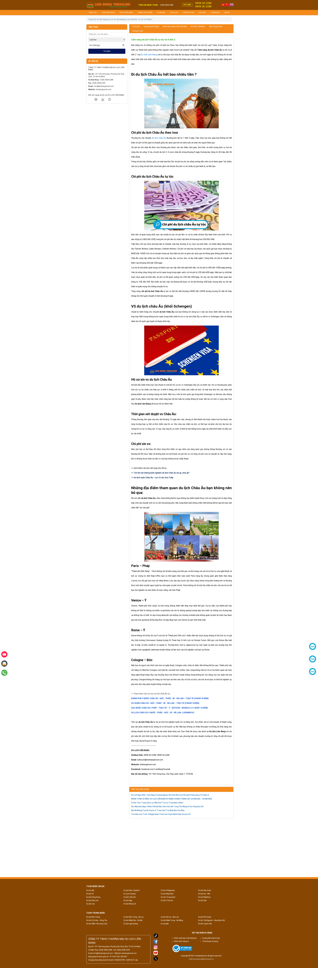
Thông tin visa (188, 12)
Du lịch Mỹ (90, 890)
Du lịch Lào (90, 904)
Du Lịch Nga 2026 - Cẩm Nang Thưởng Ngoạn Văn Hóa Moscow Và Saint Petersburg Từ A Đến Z (170, 795)
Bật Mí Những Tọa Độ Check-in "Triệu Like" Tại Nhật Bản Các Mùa (157, 810)
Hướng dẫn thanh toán (211, 938)
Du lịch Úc (90, 894)
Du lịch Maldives (204, 897)
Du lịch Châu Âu (130, 897)
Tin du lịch (174, 12)
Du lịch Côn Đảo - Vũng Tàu (96, 920)
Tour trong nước (126, 12)
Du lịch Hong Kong (93, 897)
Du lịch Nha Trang (93, 917)
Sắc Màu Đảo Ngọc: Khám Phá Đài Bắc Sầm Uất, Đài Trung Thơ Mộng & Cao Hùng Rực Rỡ (167, 807)
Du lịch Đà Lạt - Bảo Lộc (170, 917)
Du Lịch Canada (130, 894)
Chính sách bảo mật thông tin (185, 938)
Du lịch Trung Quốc (168, 897)
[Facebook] (96, 99)
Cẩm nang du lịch (106, 19)
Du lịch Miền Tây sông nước (96, 924)
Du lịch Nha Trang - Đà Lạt (133, 917)
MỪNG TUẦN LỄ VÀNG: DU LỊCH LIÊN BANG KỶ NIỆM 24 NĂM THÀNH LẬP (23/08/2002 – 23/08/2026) (171, 799)
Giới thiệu (202, 12)
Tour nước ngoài (108, 12)
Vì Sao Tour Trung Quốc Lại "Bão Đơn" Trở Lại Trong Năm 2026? (157, 803)
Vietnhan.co (209, 959)
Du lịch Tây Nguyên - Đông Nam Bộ (211, 920)
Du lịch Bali (202, 900)
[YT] (109, 99)
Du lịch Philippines (168, 890)
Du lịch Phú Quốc (204, 917)
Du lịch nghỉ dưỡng (131, 924)
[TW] (102, 100)
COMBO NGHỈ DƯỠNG (145, 12)
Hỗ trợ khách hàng (202, 933)
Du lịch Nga (128, 900)
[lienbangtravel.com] (108, 5)
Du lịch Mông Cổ (130, 904)
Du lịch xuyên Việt (205, 924)
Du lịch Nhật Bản (167, 894)
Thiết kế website (195, 959)
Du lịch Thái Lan (167, 900)
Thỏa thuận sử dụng (210, 941)
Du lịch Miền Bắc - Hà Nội (133, 920)
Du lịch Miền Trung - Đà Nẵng (172, 920)
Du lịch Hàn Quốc (204, 890)
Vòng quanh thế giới (151, 26)
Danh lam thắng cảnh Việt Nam (175, 26)
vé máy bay (161, 12)
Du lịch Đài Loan (92, 900)
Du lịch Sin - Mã (204, 894)
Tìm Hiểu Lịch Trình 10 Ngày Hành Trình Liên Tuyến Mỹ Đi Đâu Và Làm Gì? (161, 814)
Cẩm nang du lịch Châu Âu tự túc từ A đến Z (134, 19)
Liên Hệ (227, 12)
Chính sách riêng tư (181, 941)
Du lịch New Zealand (131, 890)
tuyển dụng (215, 12)
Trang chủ (93, 12)
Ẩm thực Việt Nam (198, 26)
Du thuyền (165, 924)
